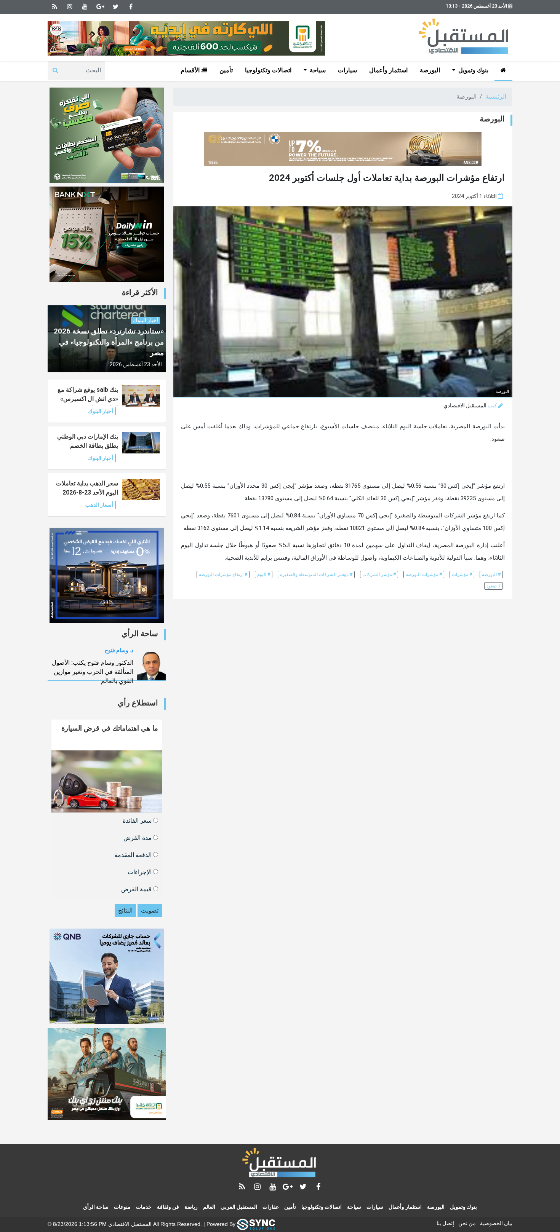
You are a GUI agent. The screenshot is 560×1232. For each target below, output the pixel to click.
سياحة (354, 1207)
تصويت (149, 910)
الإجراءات (140, 871)
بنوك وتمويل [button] (472, 70)
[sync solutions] (256, 1224)
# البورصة (491, 574)
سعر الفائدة (138, 820)
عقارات (270, 1207)
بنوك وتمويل (463, 1207)
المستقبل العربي (239, 1207)
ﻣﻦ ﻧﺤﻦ (467, 1223)
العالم (209, 1207)
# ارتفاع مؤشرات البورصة (223, 574)
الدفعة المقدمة (133, 854)
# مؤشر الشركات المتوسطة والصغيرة (316, 574)
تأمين (226, 70)
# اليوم (263, 574)
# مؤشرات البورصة (424, 574)
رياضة (191, 1207)
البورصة (430, 70)
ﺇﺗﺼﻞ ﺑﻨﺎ (445, 1223)
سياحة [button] (317, 70)
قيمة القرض (137, 888)
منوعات (122, 1207)
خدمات (144, 1207)
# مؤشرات (462, 574)
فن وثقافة (168, 1207)
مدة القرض (138, 837)
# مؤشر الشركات (379, 574)
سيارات (347, 70)
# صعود (493, 586)
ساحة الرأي (96, 1207)
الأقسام (191, 70)
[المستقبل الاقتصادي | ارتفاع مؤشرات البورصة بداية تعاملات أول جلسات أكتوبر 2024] (280, 1164)
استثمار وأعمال (388, 70)
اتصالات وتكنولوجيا (268, 70)
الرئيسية (495, 96)
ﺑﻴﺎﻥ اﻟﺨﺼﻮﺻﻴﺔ (496, 1223)
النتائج (125, 910)
